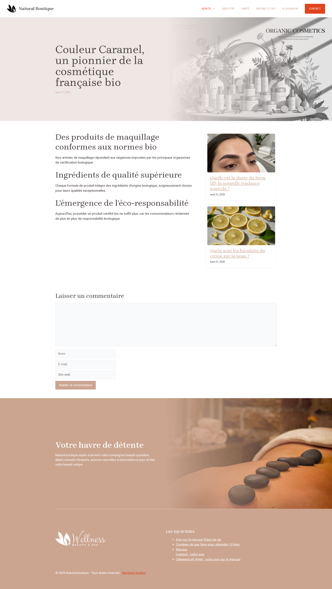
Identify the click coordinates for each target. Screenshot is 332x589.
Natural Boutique (36, 8)
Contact (315, 8)
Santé (245, 8)
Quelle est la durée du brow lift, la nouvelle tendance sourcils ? (238, 183)
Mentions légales (134, 573)
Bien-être (228, 8)
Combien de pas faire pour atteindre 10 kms (208, 544)
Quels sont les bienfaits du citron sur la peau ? (237, 253)
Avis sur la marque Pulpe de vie (198, 540)
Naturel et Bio (265, 8)
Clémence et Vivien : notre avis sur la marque (208, 559)
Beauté (206, 8)
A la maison (290, 8)
